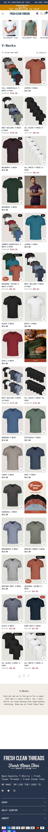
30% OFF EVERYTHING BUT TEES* (17, 2)
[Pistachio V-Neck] (35, 420)
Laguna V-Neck (31, 244)
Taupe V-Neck (8, 474)
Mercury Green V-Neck (34, 549)
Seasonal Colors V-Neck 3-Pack (11, 285)
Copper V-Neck (31, 88)
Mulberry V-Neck (9, 167)
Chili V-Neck (8, 361)
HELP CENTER (10, 810)
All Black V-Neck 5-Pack (34, 129)
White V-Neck (30, 323)
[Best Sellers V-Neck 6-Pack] (13, 111)
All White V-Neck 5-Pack (34, 168)
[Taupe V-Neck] (13, 457)
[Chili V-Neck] (13, 344)
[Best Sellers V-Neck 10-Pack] (13, 381)
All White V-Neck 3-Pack (34, 664)
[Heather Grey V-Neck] (13, 569)
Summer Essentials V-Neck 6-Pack (12, 245)
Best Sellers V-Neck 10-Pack (11, 399)
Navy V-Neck (29, 474)
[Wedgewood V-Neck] (13, 532)
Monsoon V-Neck (9, 437)
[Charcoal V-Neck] (13, 495)
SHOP (4, 802)
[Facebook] (4, 790)
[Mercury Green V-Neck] (35, 532)
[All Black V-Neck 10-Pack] (35, 381)
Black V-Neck (8, 323)
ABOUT (5, 818)
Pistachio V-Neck (32, 437)
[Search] (41, 13)
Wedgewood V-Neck (10, 549)
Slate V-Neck (8, 626)
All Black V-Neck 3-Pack (11, 664)
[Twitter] (10, 790)
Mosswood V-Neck (9, 207)
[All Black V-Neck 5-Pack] (35, 111)
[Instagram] (16, 790)
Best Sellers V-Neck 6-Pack (11, 129)
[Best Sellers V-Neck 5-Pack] (35, 267)
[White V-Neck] (35, 306)
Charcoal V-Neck (9, 512)
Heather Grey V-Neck (11, 586)
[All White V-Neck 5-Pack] (35, 150)
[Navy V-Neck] (35, 457)
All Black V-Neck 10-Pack (34, 399)
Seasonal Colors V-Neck (33, 587)
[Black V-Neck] (13, 306)
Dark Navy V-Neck (32, 626)
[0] (44, 13)
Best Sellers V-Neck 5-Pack (34, 285)
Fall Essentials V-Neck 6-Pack (11, 89)
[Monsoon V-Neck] (13, 420)
